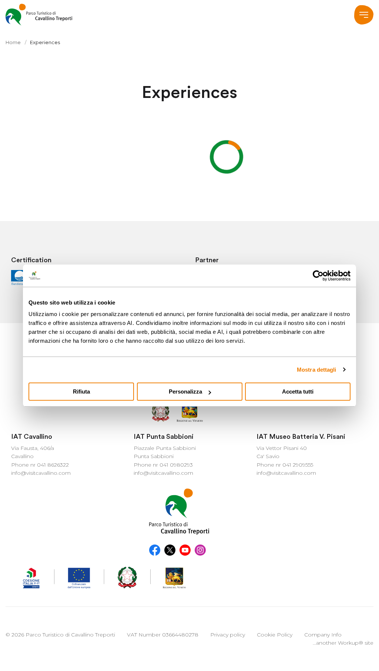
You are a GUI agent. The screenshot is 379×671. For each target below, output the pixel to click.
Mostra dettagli (316, 369)
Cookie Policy (274, 634)
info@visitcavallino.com (41, 473)
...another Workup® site (343, 642)
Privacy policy (227, 634)
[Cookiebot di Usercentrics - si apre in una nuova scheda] (318, 275)
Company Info (323, 634)
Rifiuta (81, 391)
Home (13, 42)
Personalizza (185, 391)
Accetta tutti (297, 391)
